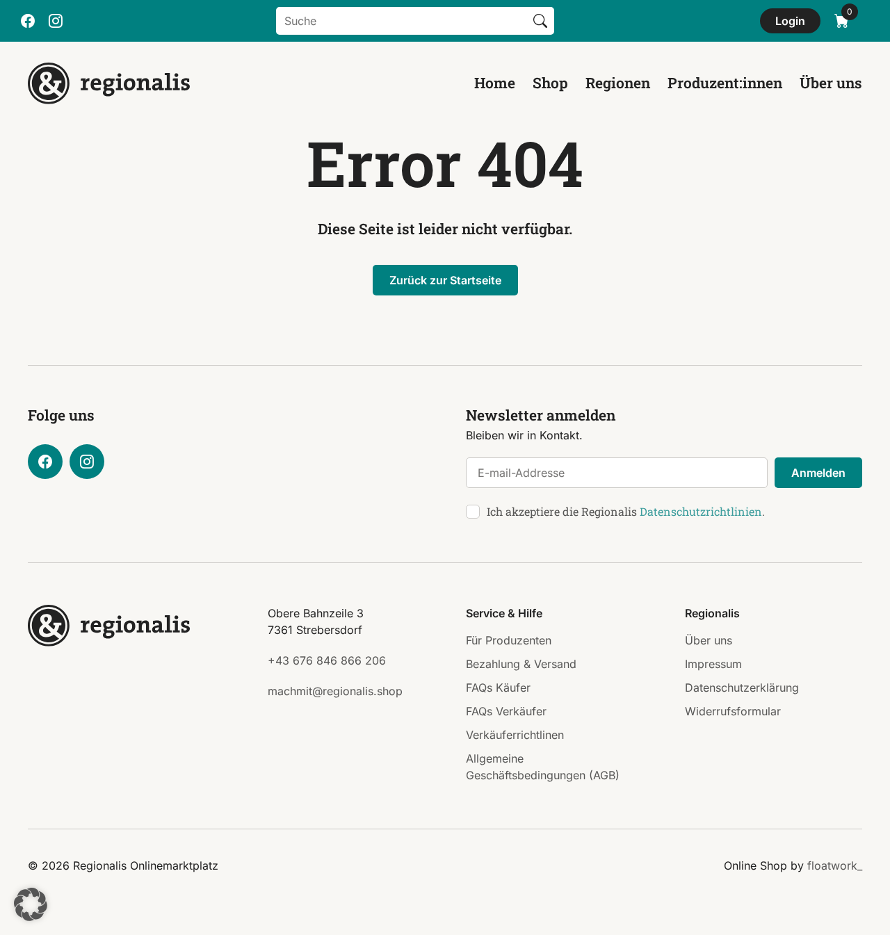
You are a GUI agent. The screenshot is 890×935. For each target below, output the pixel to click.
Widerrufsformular (733, 711)
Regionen (617, 82)
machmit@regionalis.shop (335, 691)
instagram (56, 21)
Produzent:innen (725, 82)
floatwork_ (834, 865)
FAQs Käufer (498, 687)
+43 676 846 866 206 (327, 660)
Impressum (713, 664)
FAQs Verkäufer (506, 711)
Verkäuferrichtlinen (515, 735)
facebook (28, 21)
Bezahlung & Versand (521, 664)
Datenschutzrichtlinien (701, 511)
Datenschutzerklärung (742, 687)
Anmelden (818, 473)
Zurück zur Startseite (445, 280)
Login (790, 21)
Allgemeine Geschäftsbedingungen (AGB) (543, 766)
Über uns (831, 82)
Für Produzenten (508, 640)
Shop (550, 82)
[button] (30, 904)
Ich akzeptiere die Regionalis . (626, 511)
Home (494, 82)
